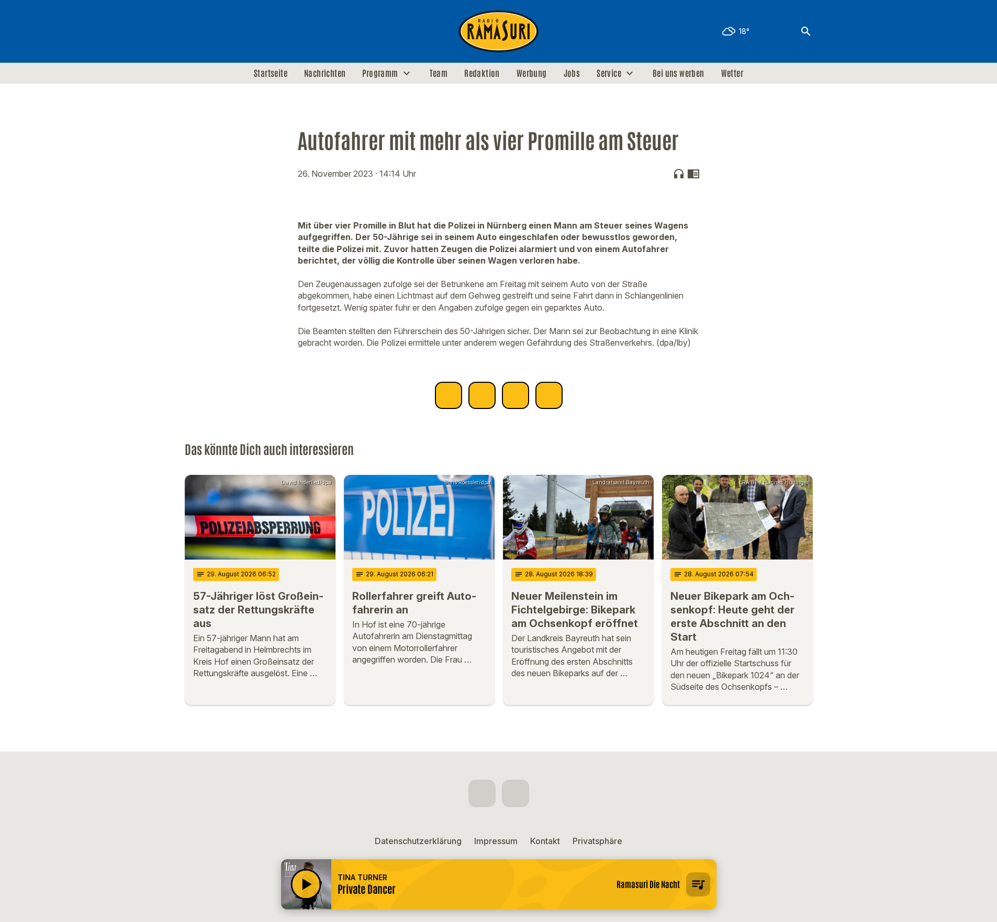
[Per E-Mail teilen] (549, 395)
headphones (679, 173)
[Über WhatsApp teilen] (515, 395)
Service (609, 73)
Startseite (270, 73)
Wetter (732, 73)
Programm (380, 73)
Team (439, 73)
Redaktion (482, 73)
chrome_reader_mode (693, 173)
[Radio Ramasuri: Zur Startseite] (498, 31)
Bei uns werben (678, 73)
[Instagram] (216, 31)
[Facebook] (195, 31)
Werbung (532, 73)
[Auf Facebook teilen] (448, 395)
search (806, 31)
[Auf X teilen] (482, 395)
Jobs (572, 73)
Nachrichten (324, 73)
